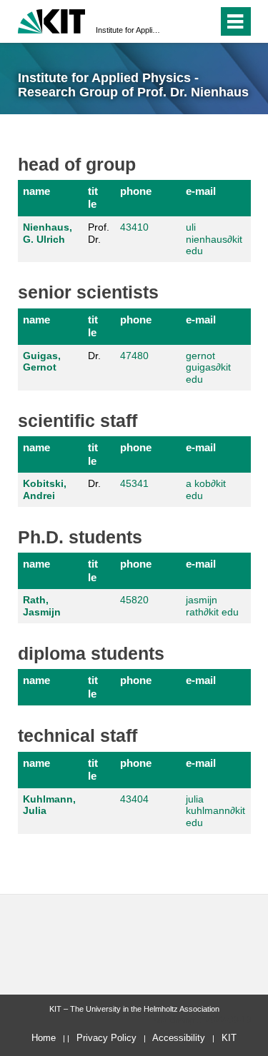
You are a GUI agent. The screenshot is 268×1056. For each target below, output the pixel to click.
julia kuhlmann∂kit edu (215, 811)
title (93, 197)
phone (136, 191)
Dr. (94, 355)
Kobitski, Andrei (44, 489)
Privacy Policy (106, 1037)
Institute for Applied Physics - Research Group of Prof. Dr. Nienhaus (130, 30)
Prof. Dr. (98, 233)
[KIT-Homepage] (52, 20)
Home (43, 1037)
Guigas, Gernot (42, 361)
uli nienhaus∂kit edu (214, 239)
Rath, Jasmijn (42, 606)
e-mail (201, 191)
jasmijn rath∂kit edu (212, 606)
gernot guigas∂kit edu (208, 368)
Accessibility (178, 1037)
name (36, 191)
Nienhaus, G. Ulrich (47, 233)
